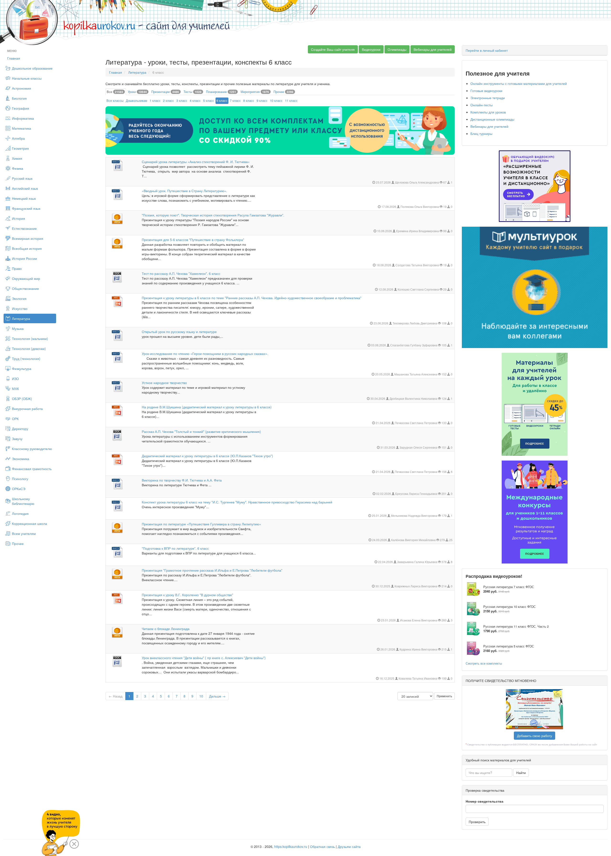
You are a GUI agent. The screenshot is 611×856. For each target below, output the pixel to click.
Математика (21, 128)
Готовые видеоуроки (486, 90)
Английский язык (25, 188)
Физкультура (21, 368)
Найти (521, 772)
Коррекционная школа (29, 523)
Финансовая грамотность (32, 468)
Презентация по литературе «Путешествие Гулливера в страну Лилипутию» (201, 524)
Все (115, 91)
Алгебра (18, 138)
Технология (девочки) (29, 348)
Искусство (19, 308)
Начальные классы (27, 78)
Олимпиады (397, 49)
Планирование (221, 91)
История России (24, 258)
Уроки (137, 91)
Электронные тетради (487, 97)
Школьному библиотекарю (23, 501)
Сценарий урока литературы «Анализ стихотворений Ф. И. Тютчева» (196, 161)
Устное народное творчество (164, 382)
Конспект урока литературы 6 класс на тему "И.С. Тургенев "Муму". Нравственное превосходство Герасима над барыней (237, 502)
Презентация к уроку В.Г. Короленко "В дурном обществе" (187, 594)
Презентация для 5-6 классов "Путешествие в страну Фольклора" (193, 239)
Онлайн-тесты (481, 105)
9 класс (262, 100)
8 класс (248, 100)
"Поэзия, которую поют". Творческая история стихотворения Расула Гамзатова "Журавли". (213, 215)
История (18, 218)
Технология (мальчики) (30, 338)
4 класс (195, 100)
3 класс (181, 100)
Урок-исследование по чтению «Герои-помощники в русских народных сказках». (205, 353)
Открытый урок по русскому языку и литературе (179, 331)
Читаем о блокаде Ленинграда (166, 628)
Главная (13, 58)
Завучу (17, 438)
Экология (19, 298)
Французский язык (26, 208)
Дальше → (217, 696)
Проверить (477, 821)
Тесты (192, 91)
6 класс (221, 100)
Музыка (18, 328)
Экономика (20, 458)
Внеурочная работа (27, 408)
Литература (21, 318)
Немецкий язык (24, 198)
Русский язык (22, 178)
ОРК (15, 418)
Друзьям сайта (349, 846)
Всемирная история (27, 238)
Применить (444, 696)
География (20, 108)
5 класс (208, 100)
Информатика (23, 118)
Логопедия (20, 513)
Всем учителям (24, 533)
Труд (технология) (26, 358)
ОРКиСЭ (18, 488)
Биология (19, 98)
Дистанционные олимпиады (492, 119)
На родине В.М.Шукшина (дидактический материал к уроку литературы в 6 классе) (207, 407)
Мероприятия (255, 91)
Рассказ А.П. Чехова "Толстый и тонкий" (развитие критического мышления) (201, 431)
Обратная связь (322, 846)
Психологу (20, 478)
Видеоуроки (371, 49)
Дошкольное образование (32, 68)
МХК (15, 388)
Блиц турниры (481, 133)
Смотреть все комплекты (484, 663)
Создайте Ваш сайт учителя (333, 49)
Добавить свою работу (534, 735)
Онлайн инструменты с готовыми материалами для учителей (518, 83)
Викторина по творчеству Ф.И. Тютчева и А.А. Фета (182, 480)
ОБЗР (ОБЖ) (22, 398)
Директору (20, 428)
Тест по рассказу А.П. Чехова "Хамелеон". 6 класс (181, 273)
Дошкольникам (136, 100)
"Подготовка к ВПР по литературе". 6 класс (175, 548)
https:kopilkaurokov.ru (290, 846)
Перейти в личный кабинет (487, 50)
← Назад (115, 696)
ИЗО (15, 378)
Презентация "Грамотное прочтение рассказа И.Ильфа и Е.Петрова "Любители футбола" (212, 570)
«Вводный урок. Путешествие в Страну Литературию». (184, 190)
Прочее (18, 543)
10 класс (276, 100)
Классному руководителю (32, 448)
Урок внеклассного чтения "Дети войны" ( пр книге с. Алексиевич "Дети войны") (204, 657)
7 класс (235, 100)
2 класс (168, 100)
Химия (17, 158)
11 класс (291, 100)
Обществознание (25, 288)
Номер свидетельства (484, 801)
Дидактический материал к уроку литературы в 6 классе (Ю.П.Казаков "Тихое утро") (207, 455)
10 (201, 696)
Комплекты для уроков (488, 112)
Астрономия (21, 88)
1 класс (155, 100)
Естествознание (24, 228)
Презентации (165, 91)
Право (17, 268)
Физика (17, 168)
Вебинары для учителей (433, 49)
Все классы (114, 100)
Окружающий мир (26, 278)
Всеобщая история (27, 248)
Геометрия (20, 148)
